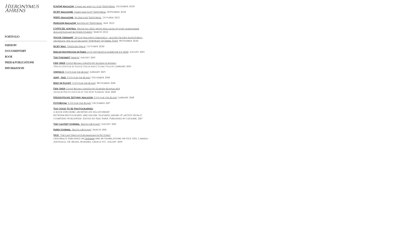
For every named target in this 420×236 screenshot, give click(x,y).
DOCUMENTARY (15, 51)
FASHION (10, 45)
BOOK (8, 57)
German (89, 138)
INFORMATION (14, 68)
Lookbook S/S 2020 (90, 52)
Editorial (84, 6)
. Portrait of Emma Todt (98, 39)
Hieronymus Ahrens (22, 8)
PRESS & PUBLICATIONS (19, 62)
